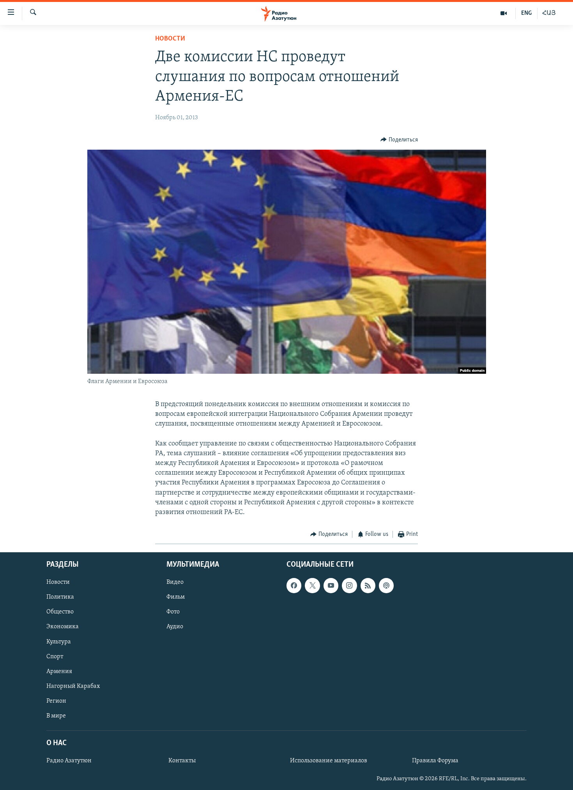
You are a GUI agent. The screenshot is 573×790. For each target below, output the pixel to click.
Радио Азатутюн (69, 761)
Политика (60, 597)
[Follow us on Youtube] (331, 585)
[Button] (399, 140)
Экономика (62, 627)
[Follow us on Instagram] (349, 585)
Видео (175, 582)
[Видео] (504, 13)
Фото (173, 612)
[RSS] (368, 585)
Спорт (54, 656)
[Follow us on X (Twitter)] (312, 585)
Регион (56, 701)
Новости (170, 38)
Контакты (182, 761)
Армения (59, 671)
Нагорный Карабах (73, 686)
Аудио (174, 627)
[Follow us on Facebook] (293, 585)
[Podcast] (386, 585)
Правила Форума (435, 761)
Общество (60, 612)
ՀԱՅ (549, 13)
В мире (56, 715)
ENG (526, 13)
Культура (58, 641)
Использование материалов (328, 761)
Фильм (175, 597)
